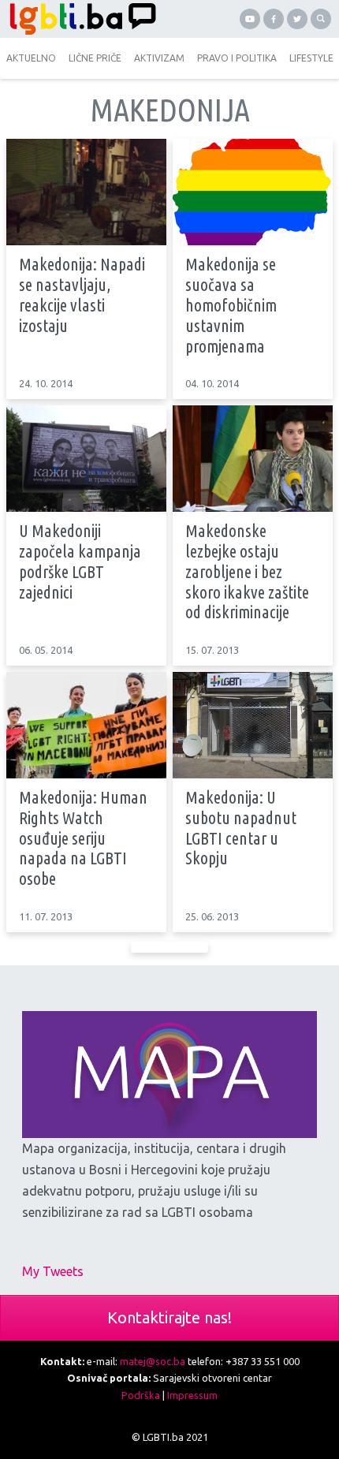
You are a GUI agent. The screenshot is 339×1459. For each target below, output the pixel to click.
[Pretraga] (321, 19)
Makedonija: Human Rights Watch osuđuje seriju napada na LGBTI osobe (83, 838)
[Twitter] (297, 19)
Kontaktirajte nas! (169, 1317)
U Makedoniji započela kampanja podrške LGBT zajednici (80, 561)
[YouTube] (250, 19)
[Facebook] (273, 19)
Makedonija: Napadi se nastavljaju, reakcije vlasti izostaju (82, 294)
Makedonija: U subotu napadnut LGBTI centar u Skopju (240, 828)
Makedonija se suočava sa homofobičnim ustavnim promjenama (231, 305)
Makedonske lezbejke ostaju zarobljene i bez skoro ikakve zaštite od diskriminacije (247, 571)
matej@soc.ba (152, 1361)
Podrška (140, 1395)
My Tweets (53, 1271)
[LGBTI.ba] (85, 19)
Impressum (192, 1395)
